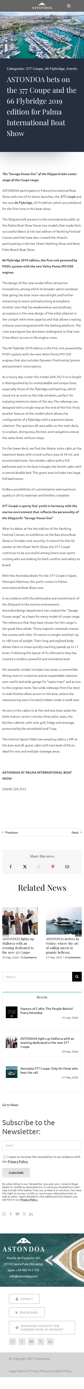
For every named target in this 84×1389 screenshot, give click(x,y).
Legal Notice (18, 1371)
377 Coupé (67, 196)
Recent (42, 997)
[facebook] (22, 1341)
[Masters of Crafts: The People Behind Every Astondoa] (11, 1009)
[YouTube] (17, 1214)
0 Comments (29, 957)
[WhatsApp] (39, 866)
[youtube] (31, 1341)
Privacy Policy (39, 1371)
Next (75, 832)
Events (72, 68)
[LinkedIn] (31, 1214)
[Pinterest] (53, 866)
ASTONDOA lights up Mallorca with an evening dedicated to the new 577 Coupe (18, 946)
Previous (11, 832)
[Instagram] (4, 1214)
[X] (25, 866)
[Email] (67, 866)
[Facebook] (11, 866)
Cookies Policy (61, 1371)
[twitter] (40, 1341)
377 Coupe (34, 68)
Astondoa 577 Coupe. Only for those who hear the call (49, 1070)
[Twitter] (24, 1214)
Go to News (10, 1105)
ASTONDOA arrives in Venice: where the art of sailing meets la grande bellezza (62, 946)
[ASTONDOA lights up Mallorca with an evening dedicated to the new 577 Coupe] (11, 1039)
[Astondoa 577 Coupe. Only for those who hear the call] (11, 1069)
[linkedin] (50, 1341)
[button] (5, 933)
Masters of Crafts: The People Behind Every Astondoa (46, 1010)
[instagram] (12, 1341)
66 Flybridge (55, 68)
